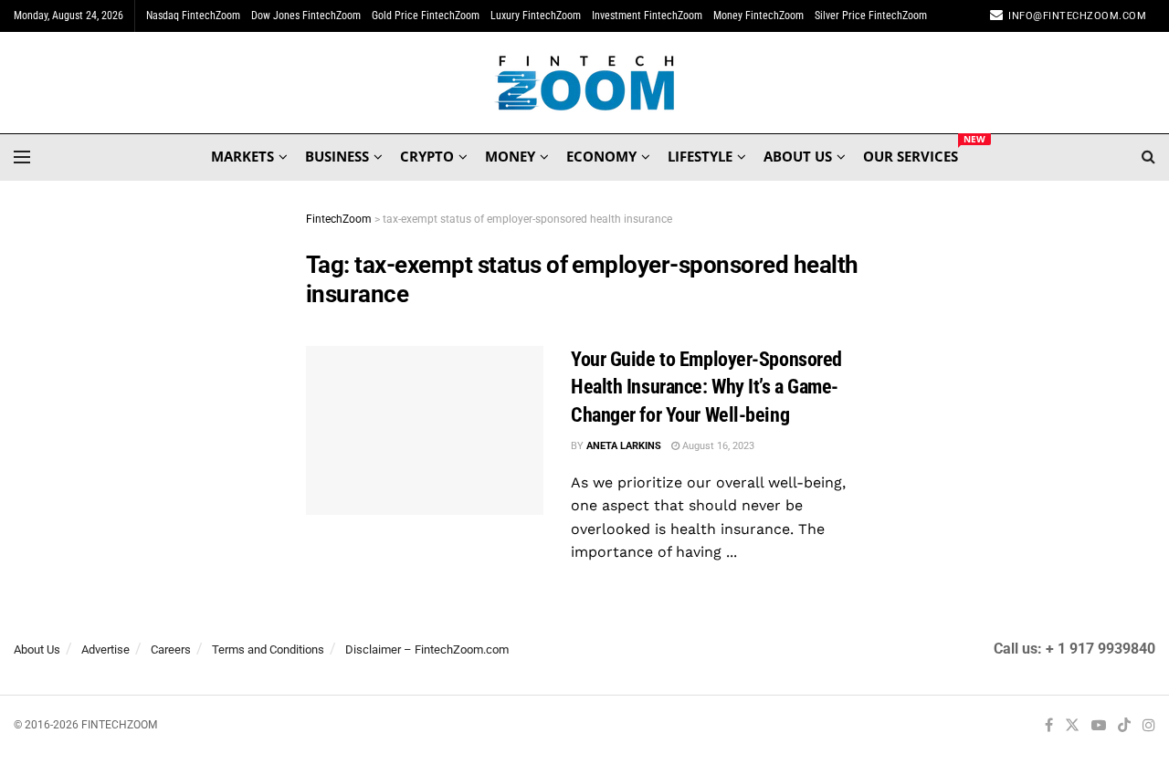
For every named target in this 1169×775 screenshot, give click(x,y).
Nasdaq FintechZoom (193, 15)
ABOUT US (798, 156)
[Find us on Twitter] (1072, 726)
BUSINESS (337, 156)
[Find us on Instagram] (1149, 726)
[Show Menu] (22, 157)
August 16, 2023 (716, 446)
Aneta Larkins (623, 446)
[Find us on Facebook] (1049, 726)
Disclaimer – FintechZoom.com (427, 649)
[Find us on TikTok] (1124, 726)
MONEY (510, 156)
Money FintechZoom (758, 15)
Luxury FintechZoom (535, 15)
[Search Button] (1148, 157)
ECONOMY (601, 156)
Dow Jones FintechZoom (306, 15)
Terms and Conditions (268, 649)
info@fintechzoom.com (1077, 16)
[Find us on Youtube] (1098, 726)
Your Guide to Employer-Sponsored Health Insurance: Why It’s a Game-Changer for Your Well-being (706, 387)
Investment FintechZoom (647, 15)
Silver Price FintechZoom (871, 15)
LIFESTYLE (700, 156)
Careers (171, 649)
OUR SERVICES (910, 153)
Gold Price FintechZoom (425, 15)
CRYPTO (427, 156)
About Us (37, 649)
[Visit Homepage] (585, 83)
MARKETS (242, 156)
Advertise (105, 649)
